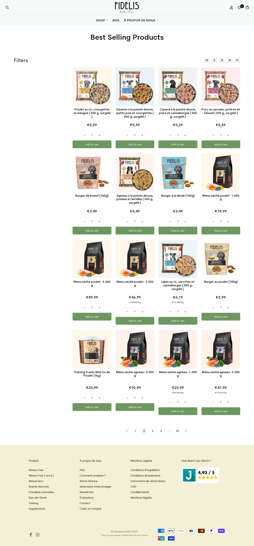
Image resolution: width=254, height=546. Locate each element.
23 (177, 431)
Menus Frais (36, 470)
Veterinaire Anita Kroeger (95, 486)
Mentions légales (141, 497)
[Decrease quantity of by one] (84, 135)
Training (33, 503)
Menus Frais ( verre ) (41, 475)
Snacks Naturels (39, 486)
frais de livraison (141, 535)
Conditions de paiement (145, 475)
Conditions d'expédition (145, 470)
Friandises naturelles (41, 492)
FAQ (82, 470)
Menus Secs (36, 481)
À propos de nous (139, 20)
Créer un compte (90, 508)
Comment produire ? (93, 475)
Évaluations (87, 497)
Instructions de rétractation (147, 481)
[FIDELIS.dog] (127, 7)
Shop (100, 20)
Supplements (37, 508)
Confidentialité (139, 492)
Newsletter (87, 492)
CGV (133, 486)
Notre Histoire (88, 481)
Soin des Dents (38, 497)
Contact (85, 503)
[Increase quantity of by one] (99, 135)
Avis (115, 20)
